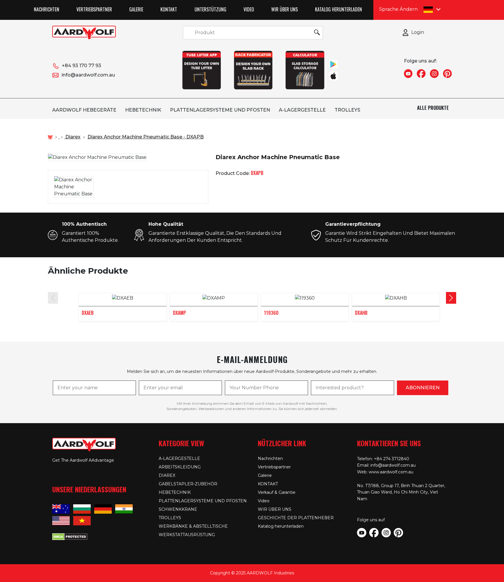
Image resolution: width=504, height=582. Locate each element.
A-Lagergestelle (302, 110)
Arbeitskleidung (180, 467)
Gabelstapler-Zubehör (188, 484)
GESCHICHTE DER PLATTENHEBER (296, 517)
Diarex (167, 475)
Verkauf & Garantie (276, 492)
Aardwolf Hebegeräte (84, 110)
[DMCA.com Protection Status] (70, 535)
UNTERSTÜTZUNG (210, 9)
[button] (451, 298)
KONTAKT (168, 9)
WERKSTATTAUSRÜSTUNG (187, 534)
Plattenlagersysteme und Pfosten (220, 110)
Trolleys (347, 110)
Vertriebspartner (94, 9)
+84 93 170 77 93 (81, 65)
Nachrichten (46, 9)
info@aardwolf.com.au (88, 75)
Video (249, 9)
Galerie (136, 9)
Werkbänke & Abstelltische (193, 526)
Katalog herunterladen (338, 9)
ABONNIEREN (423, 387)
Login (417, 32)
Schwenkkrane (178, 509)
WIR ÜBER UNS (284, 9)
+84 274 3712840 (391, 458)
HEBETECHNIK (143, 110)
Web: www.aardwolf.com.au (385, 472)
